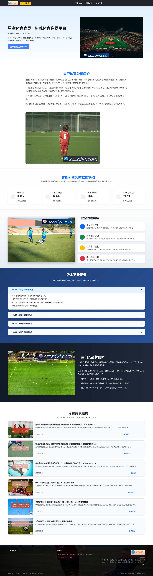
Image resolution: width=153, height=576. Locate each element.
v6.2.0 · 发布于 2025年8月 (22, 315)
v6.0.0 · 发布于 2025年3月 (22, 332)
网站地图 (41, 573)
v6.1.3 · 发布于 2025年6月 (22, 323)
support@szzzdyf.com (64, 557)
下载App (78, 3)
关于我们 (18, 573)
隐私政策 (26, 573)
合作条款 (33, 573)
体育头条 (99, 3)
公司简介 (88, 3)
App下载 (11, 573)
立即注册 (26, 3)
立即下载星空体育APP (18, 47)
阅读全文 (127, 434)
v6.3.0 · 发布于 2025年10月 (22, 290)
